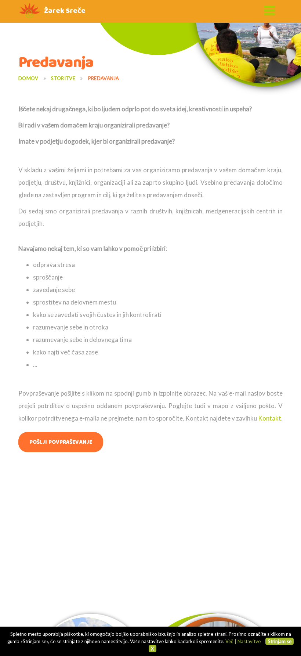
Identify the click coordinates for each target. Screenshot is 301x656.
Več (229, 641)
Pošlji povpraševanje (60, 442)
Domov (28, 78)
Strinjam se (279, 641)
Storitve (63, 78)
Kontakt (269, 418)
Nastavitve (249, 641)
